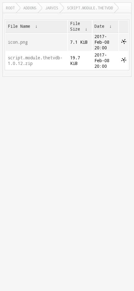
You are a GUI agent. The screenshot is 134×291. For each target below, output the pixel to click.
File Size (75, 26)
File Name (19, 26)
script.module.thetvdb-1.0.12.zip (35, 60)
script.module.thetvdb (90, 7)
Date (99, 26)
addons (29, 7)
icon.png (18, 42)
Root (10, 7)
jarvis (51, 7)
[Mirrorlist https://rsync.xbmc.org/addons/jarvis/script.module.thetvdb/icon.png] (123, 42)
